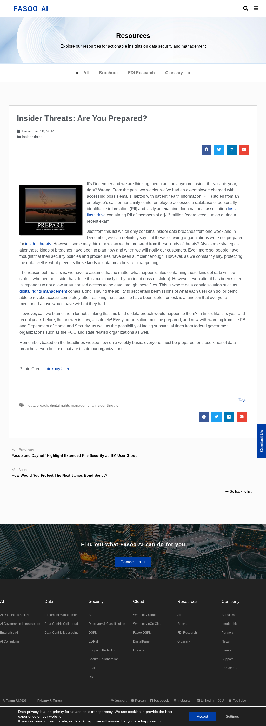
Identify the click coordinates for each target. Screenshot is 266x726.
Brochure (108, 72)
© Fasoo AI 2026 (15, 701)
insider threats (38, 244)
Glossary (174, 72)
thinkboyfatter (57, 369)
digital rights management (43, 291)
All (86, 72)
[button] (260, 8)
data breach (38, 405)
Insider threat (33, 136)
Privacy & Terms (49, 701)
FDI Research (141, 72)
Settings (232, 716)
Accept (202, 716)
